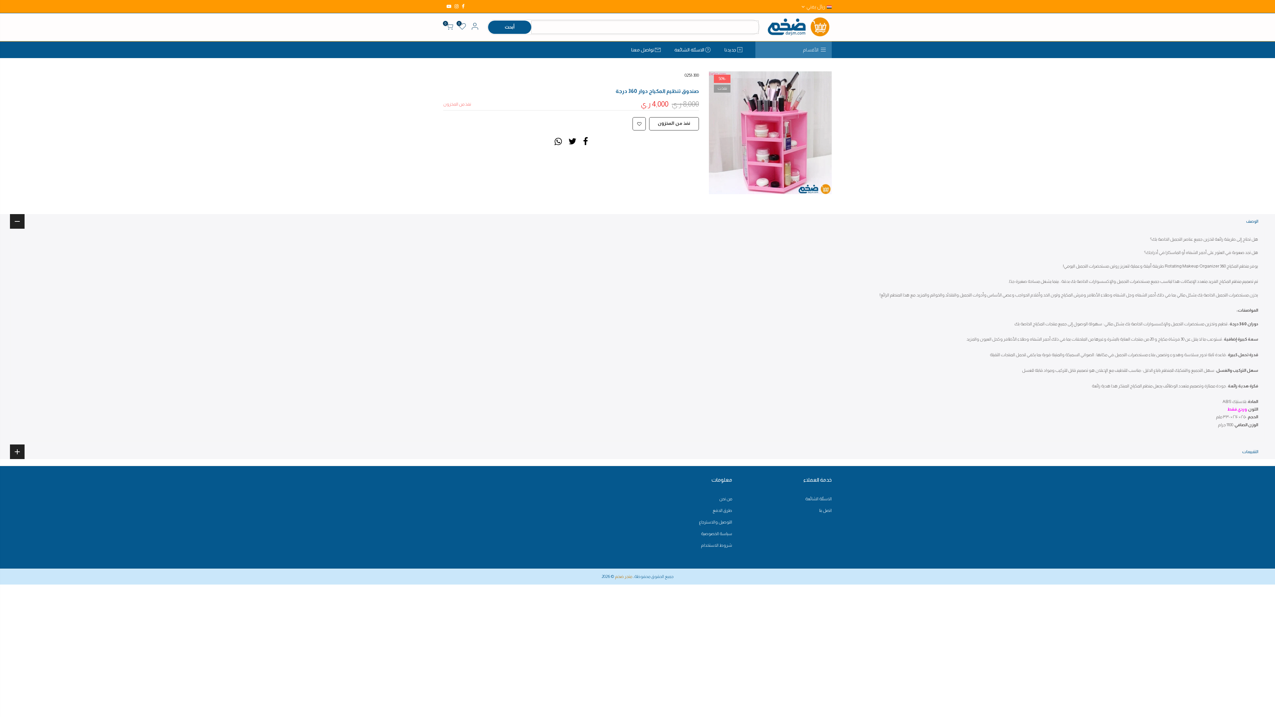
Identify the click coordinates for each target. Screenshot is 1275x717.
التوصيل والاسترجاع (715, 521)
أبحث (510, 27)
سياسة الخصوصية (716, 533)
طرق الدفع (722, 510)
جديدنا (730, 49)
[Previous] (820, 132)
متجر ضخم (623, 576)
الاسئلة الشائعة (689, 49)
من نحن (725, 498)
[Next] (720, 132)
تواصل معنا (642, 49)
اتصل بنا (825, 510)
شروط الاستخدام (716, 545)
